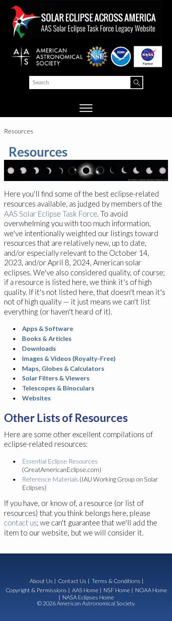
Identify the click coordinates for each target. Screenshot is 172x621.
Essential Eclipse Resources (60, 461)
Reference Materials (50, 479)
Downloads (39, 348)
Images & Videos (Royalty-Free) (69, 358)
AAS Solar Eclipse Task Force (50, 213)
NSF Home (117, 590)
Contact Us (72, 581)
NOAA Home (151, 590)
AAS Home (85, 590)
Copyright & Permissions (36, 590)
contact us (20, 522)
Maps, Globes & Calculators (63, 368)
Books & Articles (47, 338)
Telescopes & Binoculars (58, 388)
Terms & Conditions (116, 580)
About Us (41, 581)
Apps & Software (47, 328)
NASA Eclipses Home (88, 597)
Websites (36, 398)
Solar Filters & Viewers (56, 378)
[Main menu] (86, 108)
